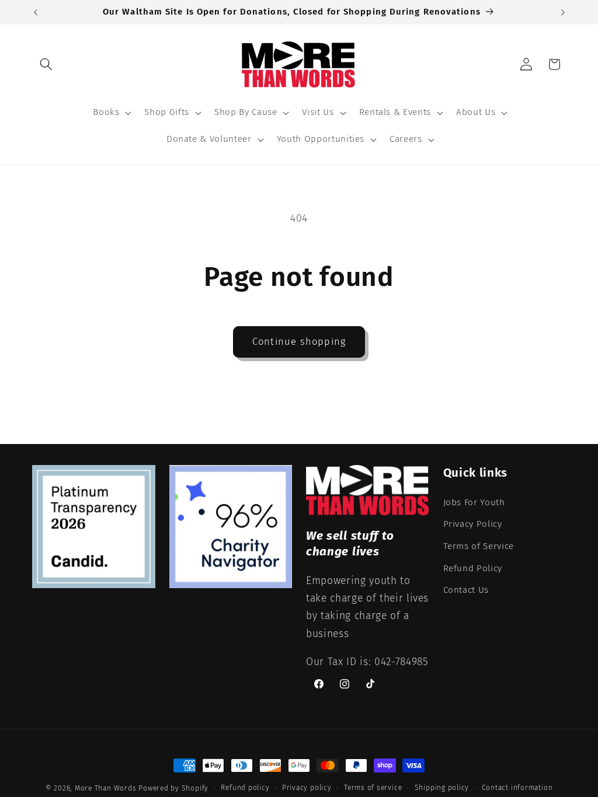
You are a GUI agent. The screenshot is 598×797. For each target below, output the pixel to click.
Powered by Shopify (173, 788)
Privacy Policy (472, 524)
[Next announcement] (563, 12)
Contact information (517, 788)
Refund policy (245, 788)
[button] (46, 64)
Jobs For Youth (474, 502)
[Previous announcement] (35, 12)
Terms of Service (478, 546)
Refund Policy (473, 568)
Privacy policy (307, 788)
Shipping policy (442, 788)
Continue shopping (299, 341)
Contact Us (466, 590)
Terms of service (373, 788)
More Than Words (106, 788)
